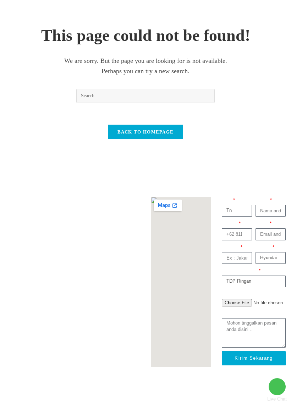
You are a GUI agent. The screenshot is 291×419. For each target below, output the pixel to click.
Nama (262, 200)
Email (262, 223)
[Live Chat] (277, 386)
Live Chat (277, 399)
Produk (263, 247)
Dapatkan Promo (240, 270)
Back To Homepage (145, 132)
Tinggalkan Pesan (240, 313)
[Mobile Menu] (264, 12)
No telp (230, 223)
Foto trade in (235, 294)
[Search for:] (271, 12)
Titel (227, 200)
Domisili (231, 247)
